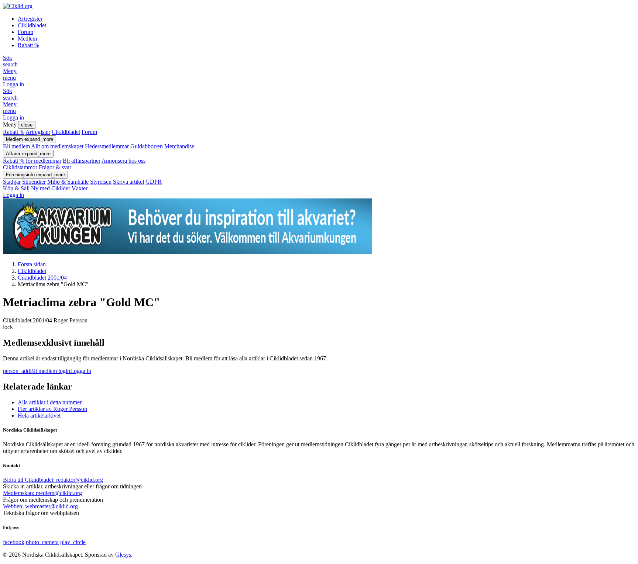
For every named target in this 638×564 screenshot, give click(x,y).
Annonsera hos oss (123, 161)
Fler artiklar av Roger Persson (52, 409)
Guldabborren (146, 146)
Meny (10, 74)
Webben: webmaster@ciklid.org (40, 506)
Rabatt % (28, 45)
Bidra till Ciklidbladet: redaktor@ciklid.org (53, 480)
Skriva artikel (128, 182)
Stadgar (12, 182)
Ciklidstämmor (20, 167)
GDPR (153, 182)
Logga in (13, 84)
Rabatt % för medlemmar (32, 161)
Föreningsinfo (35, 174)
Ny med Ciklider (50, 188)
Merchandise (179, 146)
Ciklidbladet (32, 25)
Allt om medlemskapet (57, 146)
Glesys (123, 554)
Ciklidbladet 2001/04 (42, 277)
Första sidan (32, 264)
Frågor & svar (55, 167)
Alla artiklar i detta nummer (50, 402)
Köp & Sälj (16, 188)
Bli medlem (16, 146)
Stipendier (34, 182)
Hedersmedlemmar (107, 146)
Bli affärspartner (81, 161)
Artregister (30, 18)
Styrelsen (101, 182)
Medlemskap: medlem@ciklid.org (42, 493)
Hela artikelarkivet (39, 415)
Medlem (27, 38)
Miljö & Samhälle (68, 182)
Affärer (28, 153)
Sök (10, 61)
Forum (25, 32)
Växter (80, 188)
